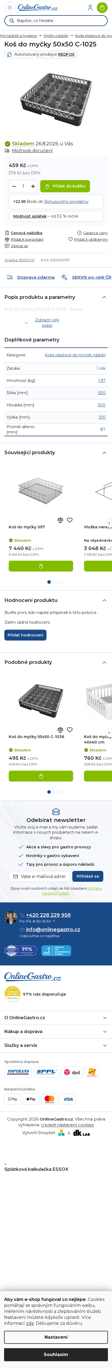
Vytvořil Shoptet (38, 1132)
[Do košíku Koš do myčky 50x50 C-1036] (41, 776)
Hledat (12, 20)
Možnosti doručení (32, 150)
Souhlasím (56, 1354)
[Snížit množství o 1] (14, 186)
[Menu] (9, 7)
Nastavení (56, 1337)
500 (101, 392)
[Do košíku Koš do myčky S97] (41, 566)
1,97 (101, 380)
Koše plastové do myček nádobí (75, 355)
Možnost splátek (30, 216)
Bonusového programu (66, 201)
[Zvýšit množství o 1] (33, 186)
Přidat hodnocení (25, 635)
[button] (108, 523)
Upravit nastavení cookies (67, 1124)
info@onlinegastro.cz (53, 930)
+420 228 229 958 (48, 915)
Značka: (19, 260)
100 (101, 417)
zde (30, 1323)
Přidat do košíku (69, 186)
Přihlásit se (88, 876)
